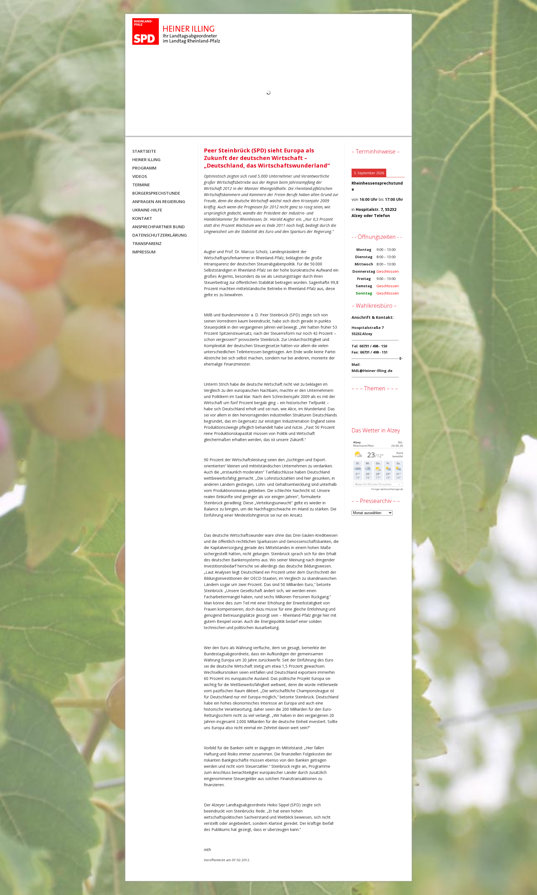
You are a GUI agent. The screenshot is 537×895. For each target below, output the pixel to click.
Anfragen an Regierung (158, 201)
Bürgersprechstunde (156, 193)
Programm (144, 168)
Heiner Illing (146, 159)
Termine (141, 184)
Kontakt (142, 218)
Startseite (144, 151)
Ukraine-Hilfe (147, 210)
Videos (139, 176)
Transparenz (147, 243)
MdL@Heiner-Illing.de (372, 370)
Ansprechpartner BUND (158, 226)
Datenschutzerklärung (159, 235)
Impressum (144, 252)
